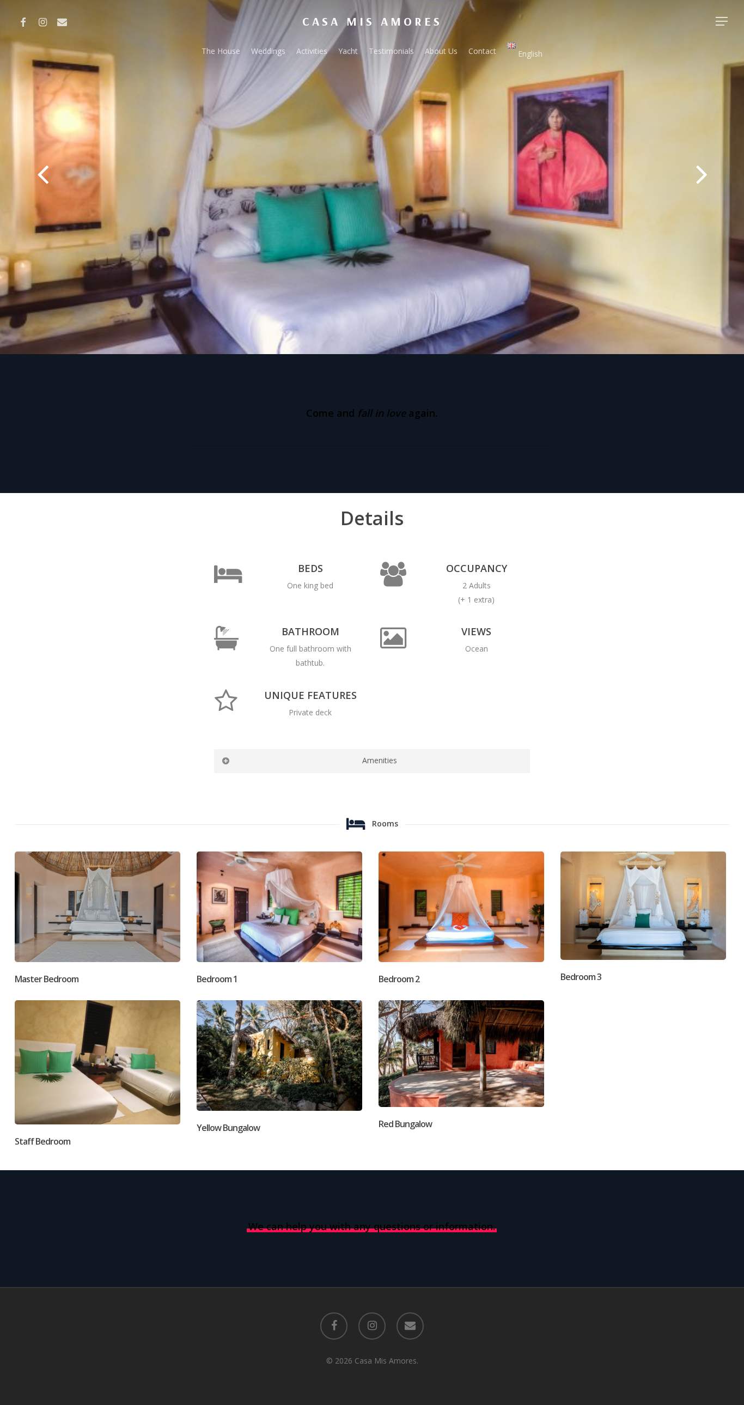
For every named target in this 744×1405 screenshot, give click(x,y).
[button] (722, 21)
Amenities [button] (379, 760)
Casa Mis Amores (372, 21)
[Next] (722, 176)
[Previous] (22, 176)
